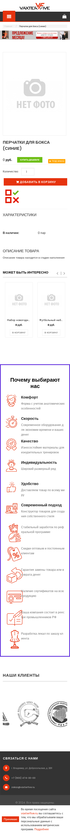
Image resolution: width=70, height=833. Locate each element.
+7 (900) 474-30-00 (23, 777)
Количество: (10, 171)
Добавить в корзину (38, 182)
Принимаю (10, 819)
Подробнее (41, 829)
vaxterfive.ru (29, 813)
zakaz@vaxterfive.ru (23, 787)
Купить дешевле (29, 159)
